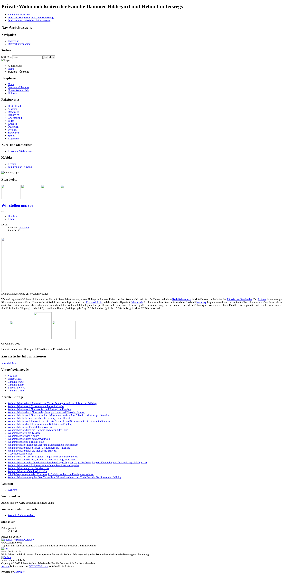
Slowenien (13, 132)
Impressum (13, 41)
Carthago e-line (16, 390)
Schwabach (137, 302)
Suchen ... (6, 56)
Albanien (12, 109)
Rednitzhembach (181, 299)
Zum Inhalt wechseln (19, 14)
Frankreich (13, 114)
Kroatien (12, 123)
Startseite (24, 227)
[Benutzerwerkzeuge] (2, 211)
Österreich (13, 126)
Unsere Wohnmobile (18, 90)
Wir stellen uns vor (17, 205)
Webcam (12, 489)
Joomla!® (19, 571)
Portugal (12, 129)
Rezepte (12, 164)
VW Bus (12, 375)
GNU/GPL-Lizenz (38, 566)
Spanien (12, 135)
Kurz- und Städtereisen (20, 151)
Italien (11, 120)
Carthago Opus (16, 381)
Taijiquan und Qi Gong (20, 167)
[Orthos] (6, 557)
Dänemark (13, 112)
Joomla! (5, 566)
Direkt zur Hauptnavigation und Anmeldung (31, 17)
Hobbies (12, 93)
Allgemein (13, 138)
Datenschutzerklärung (19, 44)
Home (11, 84)
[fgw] (4, 548)
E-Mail (11, 219)
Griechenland (15, 117)
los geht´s (49, 57)
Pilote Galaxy (15, 378)
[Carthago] (17, 539)
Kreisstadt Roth (94, 302)
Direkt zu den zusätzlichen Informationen (29, 20)
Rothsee (262, 299)
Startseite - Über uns (18, 87)
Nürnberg (201, 302)
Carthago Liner (16, 384)
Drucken (12, 216)
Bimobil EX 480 (16, 387)
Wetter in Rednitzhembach (21, 515)
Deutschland (14, 106)
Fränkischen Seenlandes (239, 299)
